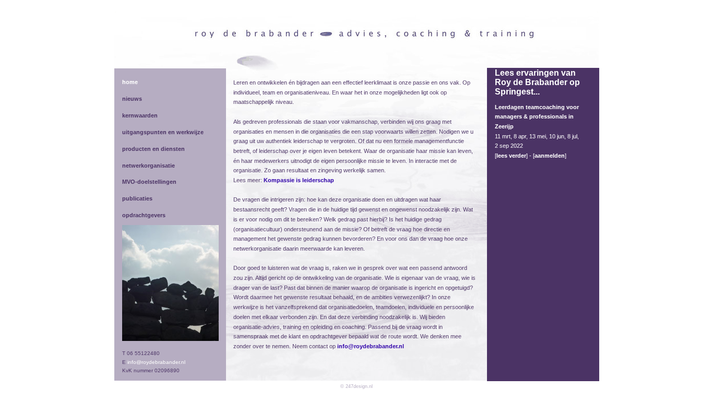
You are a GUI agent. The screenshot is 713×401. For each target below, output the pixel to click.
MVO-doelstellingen (149, 182)
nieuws (132, 99)
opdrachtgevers (143, 215)
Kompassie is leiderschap (299, 180)
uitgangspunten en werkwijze (163, 132)
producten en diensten (153, 149)
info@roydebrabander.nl (156, 362)
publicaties (137, 198)
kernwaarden (140, 115)
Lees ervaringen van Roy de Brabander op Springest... (537, 82)
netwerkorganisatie (148, 165)
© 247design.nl (356, 386)
